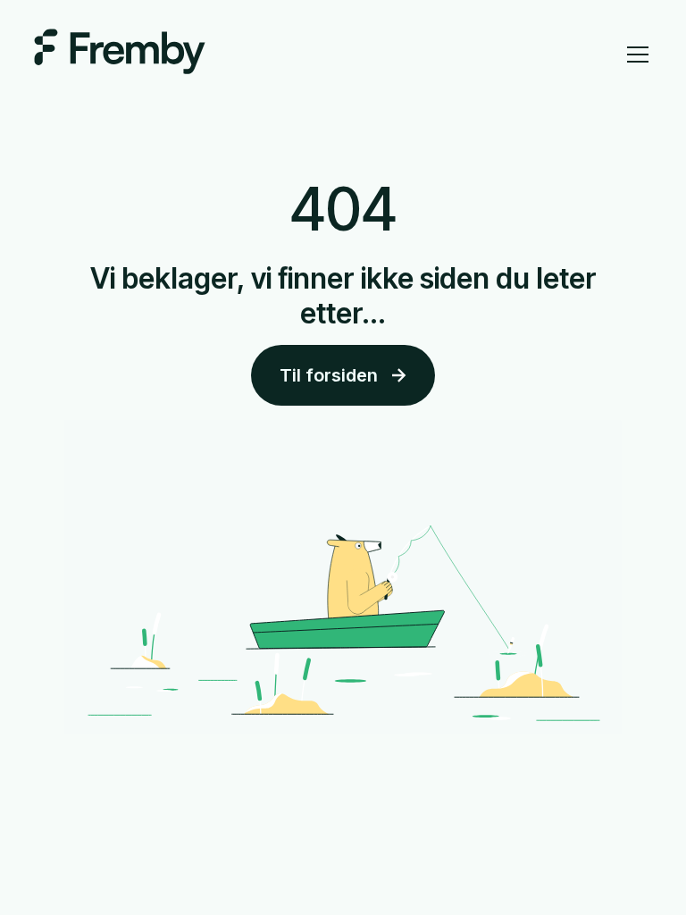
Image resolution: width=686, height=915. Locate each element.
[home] (119, 54)
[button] (634, 54)
